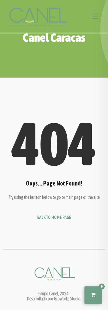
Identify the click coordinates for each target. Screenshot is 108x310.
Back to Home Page (54, 217)
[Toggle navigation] (95, 16)
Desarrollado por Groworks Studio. (54, 298)
